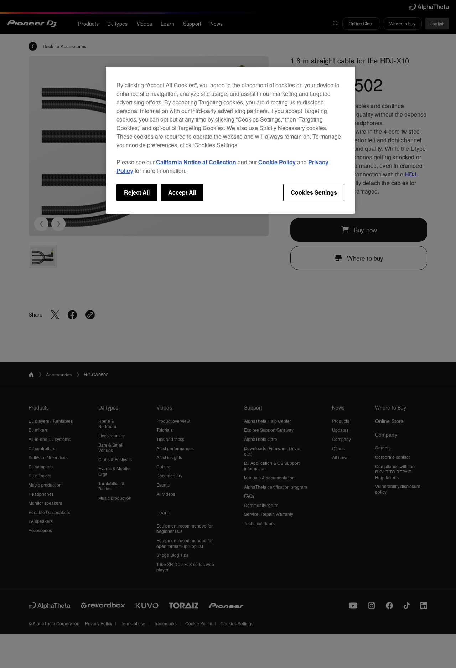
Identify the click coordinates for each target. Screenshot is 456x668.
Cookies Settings (314, 192)
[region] (230, 140)
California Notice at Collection (196, 162)
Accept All (182, 192)
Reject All (137, 192)
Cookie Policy (277, 162)
